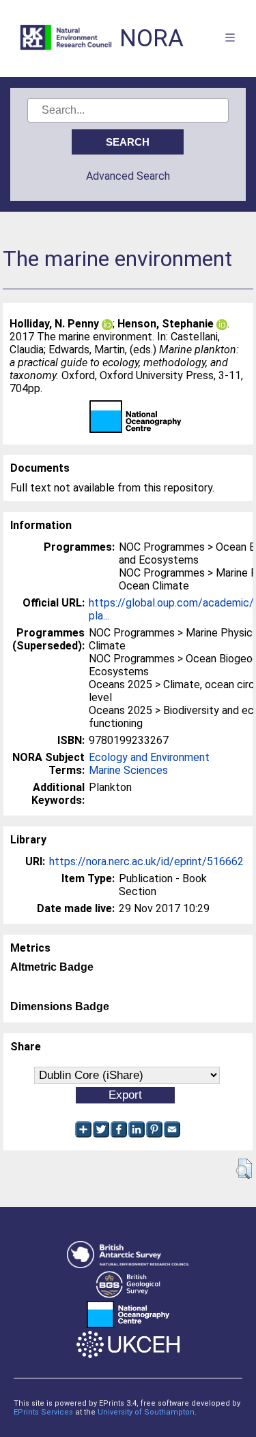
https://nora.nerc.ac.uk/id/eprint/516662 (146, 861)
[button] (244, 1169)
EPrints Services (43, 1412)
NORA (151, 38)
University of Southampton (146, 1412)
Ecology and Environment (149, 757)
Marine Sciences (128, 770)
